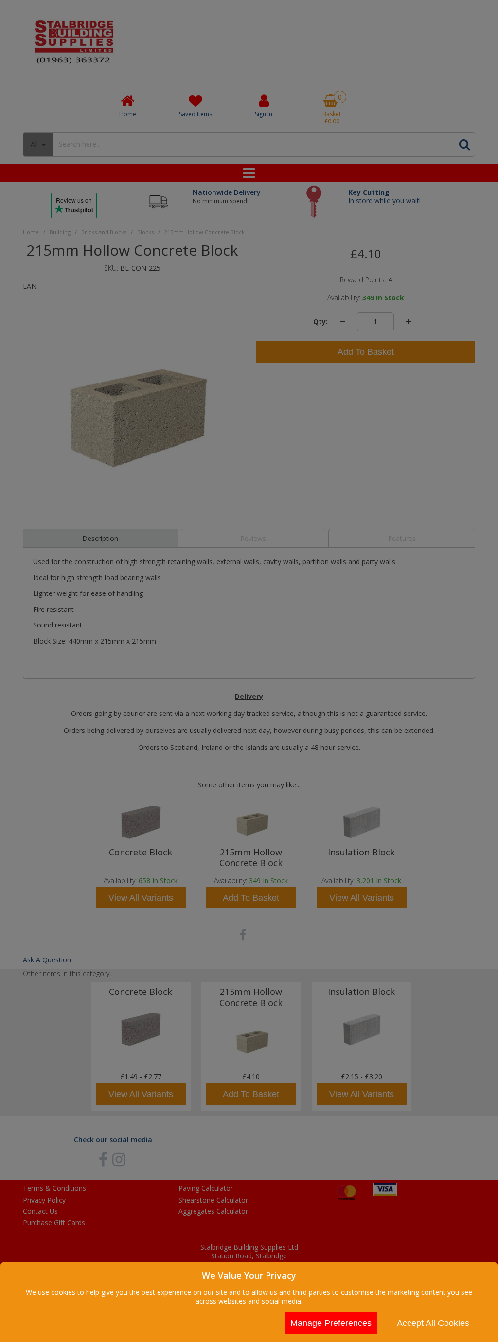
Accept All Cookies (433, 1323)
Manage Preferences (331, 1323)
